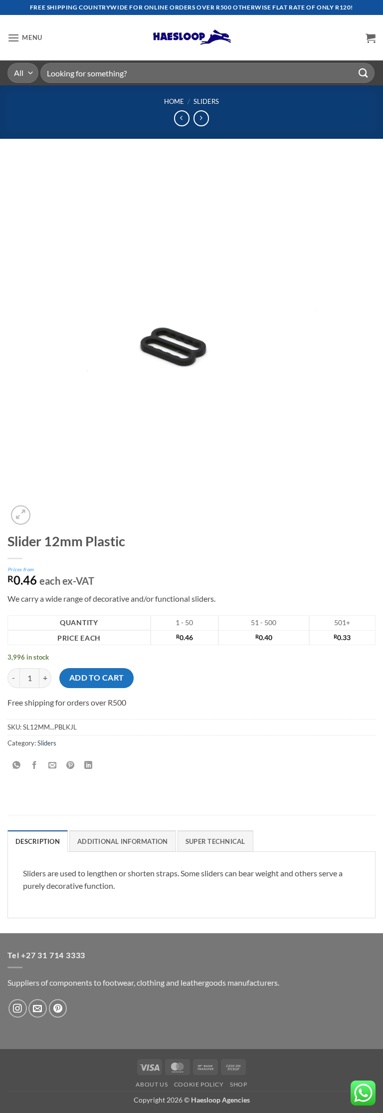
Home (174, 101)
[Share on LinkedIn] (88, 765)
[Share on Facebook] (34, 765)
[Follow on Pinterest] (58, 1008)
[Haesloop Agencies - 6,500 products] (191, 37)
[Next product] (182, 118)
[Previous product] (201, 118)
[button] (24, 37)
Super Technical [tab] (215, 841)
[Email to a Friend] (52, 765)
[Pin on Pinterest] (70, 765)
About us (152, 1084)
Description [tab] (37, 841)
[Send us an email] (37, 1008)
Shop (238, 1084)
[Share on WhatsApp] (16, 765)
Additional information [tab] (122, 841)
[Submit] (364, 72)
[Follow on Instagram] (17, 1008)
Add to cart (96, 677)
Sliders (206, 101)
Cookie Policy (199, 1084)
